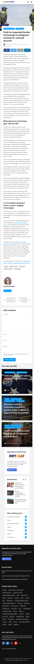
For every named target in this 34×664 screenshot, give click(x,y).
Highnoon (26, 660)
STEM (4, 619)
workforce (16, 624)
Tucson (15, 622)
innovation (14, 608)
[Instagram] (20, 643)
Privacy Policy (12, 648)
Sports (27, 616)
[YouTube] (16, 643)
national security (8, 269)
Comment (5, 314)
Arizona (4, 590)
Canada (16, 598)
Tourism (5, 622)
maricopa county (7, 611)
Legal (18, 427)
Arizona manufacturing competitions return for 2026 (16, 576)
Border (6, 266)
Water (9, 624)
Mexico (15, 611)
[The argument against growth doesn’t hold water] (10, 501)
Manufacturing (20, 401)
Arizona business (7, 592)
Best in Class (24, 595)
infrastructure (6, 608)
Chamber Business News (11, 416)
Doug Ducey (10, 600)
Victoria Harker (9, 44)
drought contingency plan (21, 600)
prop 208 (12, 616)
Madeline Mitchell (10, 390)
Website (5, 346)
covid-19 (27, 598)
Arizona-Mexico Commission (15, 590)
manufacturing (26, 608)
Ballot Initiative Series (10, 372)
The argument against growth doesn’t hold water (21, 501)
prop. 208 (5, 616)
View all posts (7, 290)
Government (14, 606)
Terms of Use (5, 648)
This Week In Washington (22, 619)
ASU (18, 595)
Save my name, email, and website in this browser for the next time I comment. (16, 355)
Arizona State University (9, 595)
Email (5, 340)
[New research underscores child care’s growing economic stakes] (10, 484)
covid (21, 598)
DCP (4, 600)
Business (7, 399)
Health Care (23, 606)
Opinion (21, 611)
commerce (22, 266)
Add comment (8, 46)
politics (28, 614)
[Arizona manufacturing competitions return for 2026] (10, 493)
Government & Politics (9, 28)
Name (5, 334)
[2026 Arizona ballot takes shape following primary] (17, 381)
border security (13, 266)
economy (19, 603)
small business (20, 616)
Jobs (20, 608)
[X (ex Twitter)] (11, 643)
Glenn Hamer (6, 606)
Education (26, 603)
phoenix (22, 614)
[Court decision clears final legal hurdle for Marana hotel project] (17, 434)
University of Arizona (24, 622)
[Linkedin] (7, 643)
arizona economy (17, 592)
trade (10, 622)
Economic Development (16, 399)
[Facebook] (3, 643)
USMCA (4, 624)
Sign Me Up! (13, 469)
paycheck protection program (10, 614)
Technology (17, 269)
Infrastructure (19, 28)
